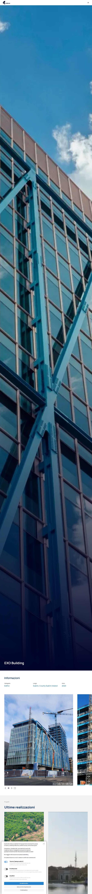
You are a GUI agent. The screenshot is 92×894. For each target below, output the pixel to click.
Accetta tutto (24, 883)
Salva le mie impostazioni (24, 887)
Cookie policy (24, 890)
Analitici (12, 876)
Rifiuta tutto (43, 843)
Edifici (7, 686)
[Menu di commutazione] (88, 2)
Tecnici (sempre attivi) (16, 861)
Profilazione (13, 868)
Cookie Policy (25, 854)
